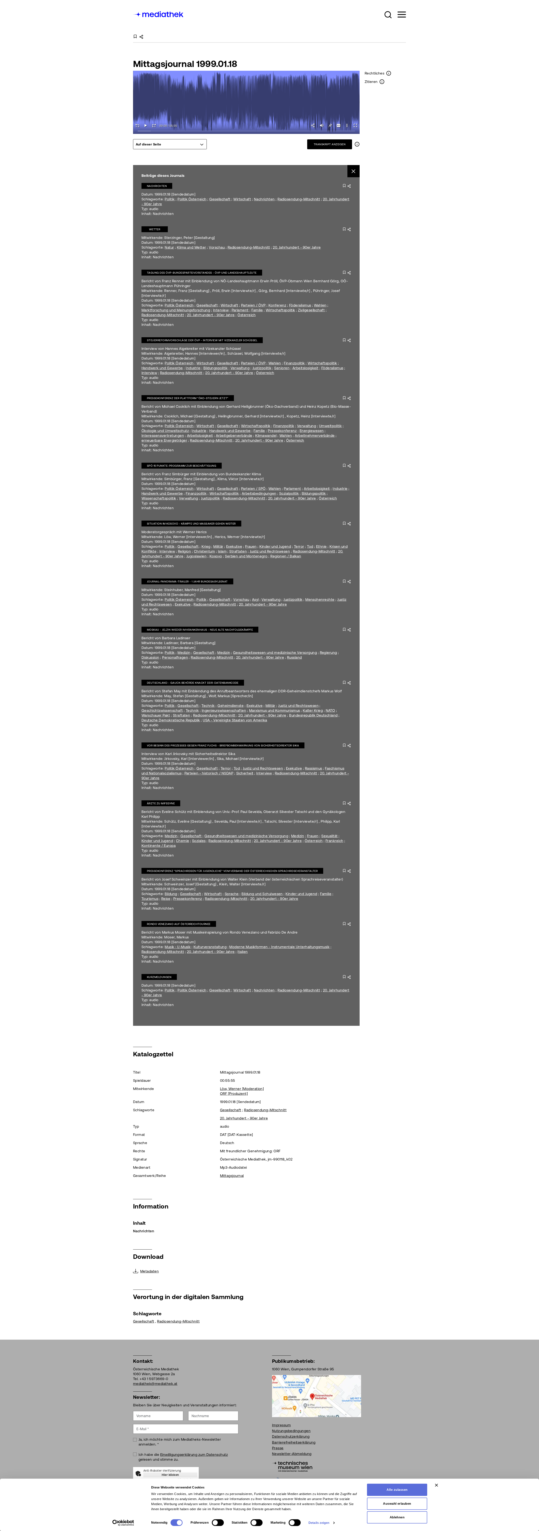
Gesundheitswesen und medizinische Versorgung (275, 652)
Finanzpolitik (294, 363)
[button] (388, 15)
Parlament (240, 310)
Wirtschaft (242, 199)
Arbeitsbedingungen (259, 493)
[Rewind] (137, 125)
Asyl (255, 599)
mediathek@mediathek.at (155, 1384)
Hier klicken (170, 1474)
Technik (208, 706)
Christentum (204, 551)
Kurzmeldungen (159, 977)
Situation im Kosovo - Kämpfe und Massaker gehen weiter (191, 523)
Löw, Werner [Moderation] (242, 1089)
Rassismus (313, 768)
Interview (221, 310)
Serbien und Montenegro (246, 556)
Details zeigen (318, 1522)
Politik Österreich (192, 199)
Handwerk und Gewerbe (162, 368)
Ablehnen (397, 1517)
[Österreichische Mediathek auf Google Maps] (316, 1396)
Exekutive (234, 546)
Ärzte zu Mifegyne (161, 803)
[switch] (218, 1522)
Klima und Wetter (191, 247)
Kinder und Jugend (275, 546)
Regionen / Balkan (285, 556)
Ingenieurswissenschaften (224, 710)
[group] (170, 144)
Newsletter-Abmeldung (292, 1454)
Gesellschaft (220, 199)
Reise (165, 899)
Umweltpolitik (330, 426)
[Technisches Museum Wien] (292, 1466)
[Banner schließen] (436, 1485)
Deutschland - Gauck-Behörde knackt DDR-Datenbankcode (193, 682)
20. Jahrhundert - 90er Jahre (297, 247)
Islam (222, 551)
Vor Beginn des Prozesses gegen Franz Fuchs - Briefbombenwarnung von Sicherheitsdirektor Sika (223, 745)
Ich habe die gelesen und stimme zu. (183, 1457)
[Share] (313, 125)
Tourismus (149, 899)
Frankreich (334, 841)
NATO (330, 710)
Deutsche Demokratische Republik (170, 720)
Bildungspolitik (215, 368)
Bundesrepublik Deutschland (313, 715)
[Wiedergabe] (145, 125)
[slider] (246, 131)
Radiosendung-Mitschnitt (299, 199)
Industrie (193, 368)
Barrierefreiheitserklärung (293, 1442)
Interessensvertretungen (162, 435)
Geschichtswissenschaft (162, 710)
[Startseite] (158, 13)
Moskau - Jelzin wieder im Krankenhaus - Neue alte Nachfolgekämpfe (200, 629)
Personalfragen (175, 657)
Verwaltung (240, 368)
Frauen (251, 546)
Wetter (154, 229)
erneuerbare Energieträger (164, 440)
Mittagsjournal (232, 1176)
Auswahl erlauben (397, 1503)
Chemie (182, 841)
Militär (218, 546)
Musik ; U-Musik (178, 947)
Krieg (205, 546)
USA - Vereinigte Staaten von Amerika (235, 720)
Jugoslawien (196, 556)
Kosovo (215, 556)
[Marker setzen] (330, 125)
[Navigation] (399, 15)
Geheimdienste (230, 706)
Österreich (246, 315)
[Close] (353, 171)
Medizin (183, 652)
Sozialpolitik (289, 493)
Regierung (328, 652)
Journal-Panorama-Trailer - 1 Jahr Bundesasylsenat (187, 581)
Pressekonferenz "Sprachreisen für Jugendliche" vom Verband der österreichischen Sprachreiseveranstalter (232, 871)
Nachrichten (157, 186)
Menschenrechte (320, 599)
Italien (242, 952)
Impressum (281, 1425)
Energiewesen (312, 431)
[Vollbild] (355, 125)
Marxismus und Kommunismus (274, 710)
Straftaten (238, 551)
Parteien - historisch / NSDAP (208, 773)
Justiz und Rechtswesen (270, 551)
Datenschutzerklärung (291, 1436)
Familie (257, 310)
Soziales (199, 841)
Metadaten (149, 1271)
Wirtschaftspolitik (280, 310)
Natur (169, 247)
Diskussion (150, 657)
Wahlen (320, 305)
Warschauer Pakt (155, 715)
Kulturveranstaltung (210, 947)
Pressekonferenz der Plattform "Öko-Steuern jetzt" (187, 398)
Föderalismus (300, 305)
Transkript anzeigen (330, 144)
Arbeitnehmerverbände (315, 435)
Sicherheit (244, 773)
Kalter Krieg (313, 710)
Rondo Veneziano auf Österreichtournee (179, 924)
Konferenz (277, 305)
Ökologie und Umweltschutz (165, 431)
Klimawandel (265, 435)
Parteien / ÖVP (253, 305)
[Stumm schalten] (322, 125)
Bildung (171, 894)
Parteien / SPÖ (253, 488)
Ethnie (321, 546)
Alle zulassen (397, 1489)
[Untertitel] (338, 125)
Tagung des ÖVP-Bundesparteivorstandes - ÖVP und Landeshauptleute (202, 272)
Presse (278, 1448)
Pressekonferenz (282, 431)
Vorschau (217, 247)
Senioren (282, 368)
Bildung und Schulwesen (262, 894)
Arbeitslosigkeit (305, 368)
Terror (299, 546)
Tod (310, 546)
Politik (170, 199)
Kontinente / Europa (158, 845)
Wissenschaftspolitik (158, 498)
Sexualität (329, 836)
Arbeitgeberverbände (234, 435)
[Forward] (154, 125)
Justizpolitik (261, 368)
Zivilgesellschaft (311, 310)
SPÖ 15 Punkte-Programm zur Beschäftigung (181, 465)
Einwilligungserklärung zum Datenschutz (194, 1454)
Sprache (232, 894)
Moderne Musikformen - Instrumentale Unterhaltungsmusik (279, 947)
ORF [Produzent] (234, 1093)
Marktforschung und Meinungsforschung (175, 310)
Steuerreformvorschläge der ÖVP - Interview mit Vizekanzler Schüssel (202, 340)
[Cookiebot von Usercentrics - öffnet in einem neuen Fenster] (123, 1523)
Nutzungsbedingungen (291, 1431)
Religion (184, 551)
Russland (294, 657)
